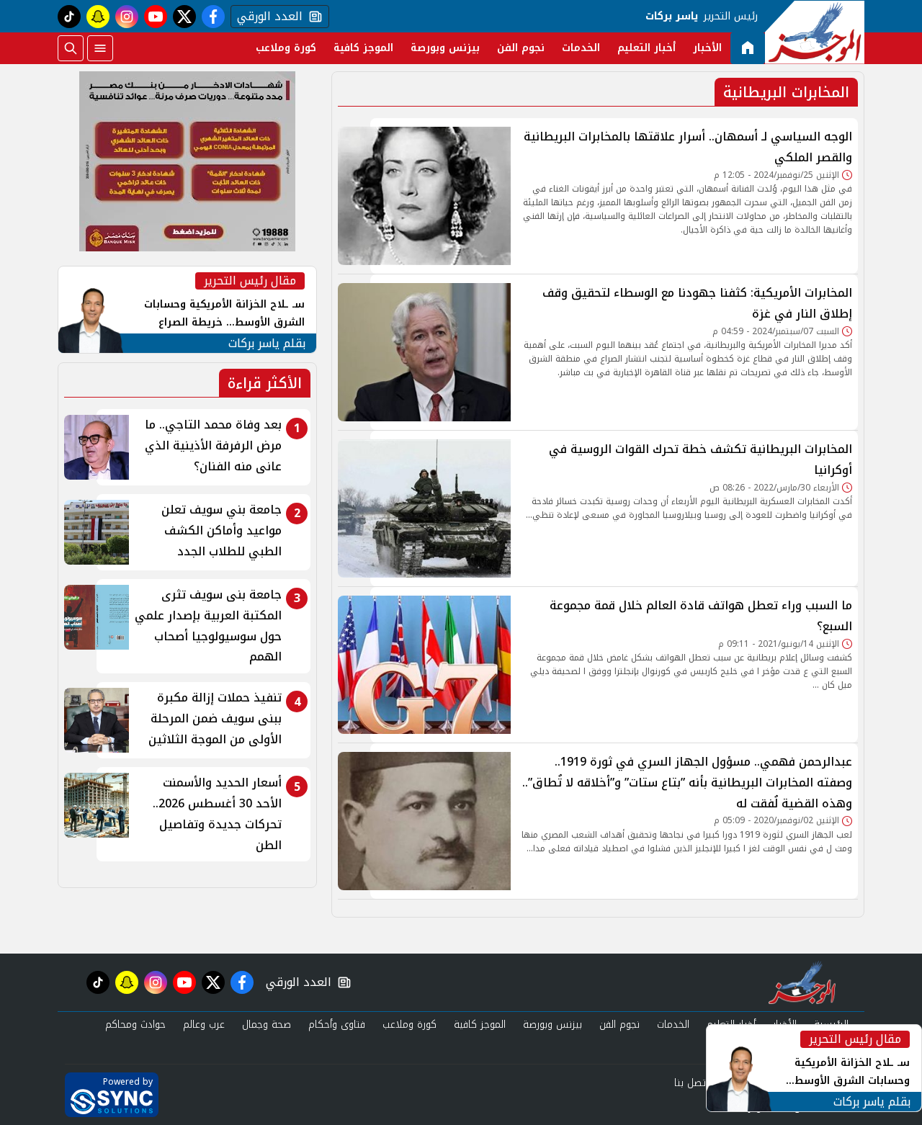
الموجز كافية (363, 48)
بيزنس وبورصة (445, 48)
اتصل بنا (691, 1083)
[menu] (100, 48)
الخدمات (581, 48)
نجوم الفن (521, 48)
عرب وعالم (204, 1024)
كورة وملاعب (286, 48)
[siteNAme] (814, 32)
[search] (71, 48)
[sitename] (802, 982)
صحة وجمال (266, 1024)
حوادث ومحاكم (135, 1024)
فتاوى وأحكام (336, 1024)
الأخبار (707, 48)
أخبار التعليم (646, 48)
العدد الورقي (266, 16)
